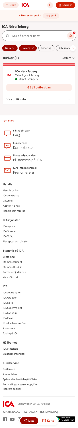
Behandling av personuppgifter (20, 384)
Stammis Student (12, 262)
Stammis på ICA (13, 250)
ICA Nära (8, 302)
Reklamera (9, 369)
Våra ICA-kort (10, 277)
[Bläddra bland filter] (73, 48)
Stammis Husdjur (12, 267)
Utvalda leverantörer (14, 323)
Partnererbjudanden (14, 272)
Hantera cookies (12, 388)
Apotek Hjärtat (11, 205)
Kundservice (11, 363)
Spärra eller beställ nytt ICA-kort (21, 379)
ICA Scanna (9, 231)
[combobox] (35, 36)
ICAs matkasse (11, 195)
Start (11, 120)
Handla (7, 184)
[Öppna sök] (50, 5)
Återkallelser (10, 374)
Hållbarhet (10, 342)
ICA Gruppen (10, 297)
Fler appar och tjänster (15, 241)
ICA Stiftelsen (10, 348)
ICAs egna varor (12, 292)
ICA (5, 286)
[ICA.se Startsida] (26, 5)
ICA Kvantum (10, 313)
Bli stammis (9, 256)
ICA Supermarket (12, 307)
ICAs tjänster (11, 220)
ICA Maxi (8, 318)
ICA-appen (9, 226)
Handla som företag (14, 210)
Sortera (66, 58)
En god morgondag (13, 353)
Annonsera (9, 328)
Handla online (11, 190)
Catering (8, 200)
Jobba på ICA (10, 333)
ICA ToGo (8, 236)
